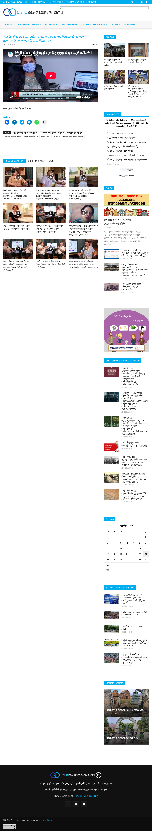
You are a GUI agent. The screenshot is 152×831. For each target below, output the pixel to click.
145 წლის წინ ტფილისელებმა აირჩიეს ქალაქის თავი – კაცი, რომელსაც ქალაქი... (134, 461)
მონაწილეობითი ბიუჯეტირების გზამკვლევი (134, 444)
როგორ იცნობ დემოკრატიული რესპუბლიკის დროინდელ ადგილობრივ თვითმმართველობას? (135, 270)
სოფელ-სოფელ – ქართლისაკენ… (126, 710)
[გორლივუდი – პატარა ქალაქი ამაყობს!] (138, 50)
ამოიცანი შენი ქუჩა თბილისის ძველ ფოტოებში (131, 286)
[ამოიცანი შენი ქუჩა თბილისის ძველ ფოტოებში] (111, 287)
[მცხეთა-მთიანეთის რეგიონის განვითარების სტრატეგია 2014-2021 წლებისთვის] (111, 658)
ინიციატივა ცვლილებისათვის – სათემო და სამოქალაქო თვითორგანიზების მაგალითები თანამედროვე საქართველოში (134, 376)
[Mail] (141, 2)
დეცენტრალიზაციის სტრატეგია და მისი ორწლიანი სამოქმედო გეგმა (133, 599)
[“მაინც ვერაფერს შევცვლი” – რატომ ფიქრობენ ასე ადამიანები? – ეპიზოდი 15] (50, 249)
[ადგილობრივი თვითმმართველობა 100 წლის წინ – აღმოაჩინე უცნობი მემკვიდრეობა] (111, 494)
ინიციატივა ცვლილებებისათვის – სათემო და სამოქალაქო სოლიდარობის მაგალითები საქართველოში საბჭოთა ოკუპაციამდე (134, 425)
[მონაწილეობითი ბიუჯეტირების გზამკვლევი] (111, 446)
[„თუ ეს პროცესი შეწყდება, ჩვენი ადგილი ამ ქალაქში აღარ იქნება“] (18, 213)
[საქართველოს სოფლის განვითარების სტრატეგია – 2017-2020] (111, 643)
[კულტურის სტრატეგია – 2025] (111, 629)
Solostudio (47, 820)
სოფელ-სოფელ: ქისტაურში (122, 738)
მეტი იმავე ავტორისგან (40, 161)
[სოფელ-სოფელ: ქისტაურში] (126, 731)
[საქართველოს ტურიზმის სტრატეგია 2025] (111, 615)
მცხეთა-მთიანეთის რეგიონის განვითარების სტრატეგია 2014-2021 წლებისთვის (134, 658)
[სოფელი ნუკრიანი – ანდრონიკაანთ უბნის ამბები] (114, 50)
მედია (115, 25)
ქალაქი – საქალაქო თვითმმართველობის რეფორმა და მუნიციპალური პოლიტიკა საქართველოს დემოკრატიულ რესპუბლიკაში (134, 401)
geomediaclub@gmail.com (85, 796)
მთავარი (9, 25)
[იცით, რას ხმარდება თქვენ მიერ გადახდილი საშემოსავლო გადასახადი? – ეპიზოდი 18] (50, 213)
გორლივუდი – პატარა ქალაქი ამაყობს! (137, 61)
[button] (132, 2)
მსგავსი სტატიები (14, 161)
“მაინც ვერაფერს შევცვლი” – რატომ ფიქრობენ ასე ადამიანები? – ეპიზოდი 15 (50, 264)
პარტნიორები (57, 2)
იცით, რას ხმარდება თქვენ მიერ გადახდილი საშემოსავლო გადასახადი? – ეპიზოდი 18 (49, 228)
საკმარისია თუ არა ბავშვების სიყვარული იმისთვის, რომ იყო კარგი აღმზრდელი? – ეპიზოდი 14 (83, 264)
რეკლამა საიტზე (75, 2)
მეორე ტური (45, 136)
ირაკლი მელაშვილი (74, 133)
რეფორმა (50, 25)
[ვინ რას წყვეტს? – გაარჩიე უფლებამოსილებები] (126, 205)
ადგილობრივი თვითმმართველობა (25, 133)
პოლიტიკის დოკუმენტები (120, 587)
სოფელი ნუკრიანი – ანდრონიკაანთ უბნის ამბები (113, 62)
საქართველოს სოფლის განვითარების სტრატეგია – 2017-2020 (134, 643)
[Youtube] (146, 2)
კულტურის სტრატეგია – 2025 (133, 627)
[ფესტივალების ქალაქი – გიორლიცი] (114, 77)
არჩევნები (129, 25)
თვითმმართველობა (28, 25)
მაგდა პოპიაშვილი (31, 136)
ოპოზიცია (56, 136)
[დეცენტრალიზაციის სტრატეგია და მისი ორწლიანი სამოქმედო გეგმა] (111, 599)
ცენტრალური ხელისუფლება (73, 136)
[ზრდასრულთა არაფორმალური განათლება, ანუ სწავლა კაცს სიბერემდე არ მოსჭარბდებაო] (138, 77)
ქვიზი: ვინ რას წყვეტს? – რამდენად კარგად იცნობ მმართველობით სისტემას (134, 253)
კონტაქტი (91, 2)
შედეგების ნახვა (126, 175)
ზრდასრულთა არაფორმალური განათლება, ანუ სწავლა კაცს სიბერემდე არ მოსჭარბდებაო (138, 91)
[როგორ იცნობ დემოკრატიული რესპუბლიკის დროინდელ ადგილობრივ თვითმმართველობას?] (111, 267)
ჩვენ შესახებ (38, 2)
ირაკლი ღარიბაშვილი (13, 136)
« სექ (106, 569)
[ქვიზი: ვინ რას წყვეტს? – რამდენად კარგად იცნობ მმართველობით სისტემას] (111, 254)
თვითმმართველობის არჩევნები (52, 133)
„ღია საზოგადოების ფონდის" (70, 783)
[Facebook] (136, 2)
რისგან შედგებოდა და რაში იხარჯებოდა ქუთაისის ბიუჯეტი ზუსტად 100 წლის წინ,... (134, 477)
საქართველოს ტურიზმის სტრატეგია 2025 (134, 613)
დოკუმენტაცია (69, 25)
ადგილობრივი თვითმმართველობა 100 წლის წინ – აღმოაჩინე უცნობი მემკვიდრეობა (134, 494)
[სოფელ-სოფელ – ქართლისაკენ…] (126, 703)
